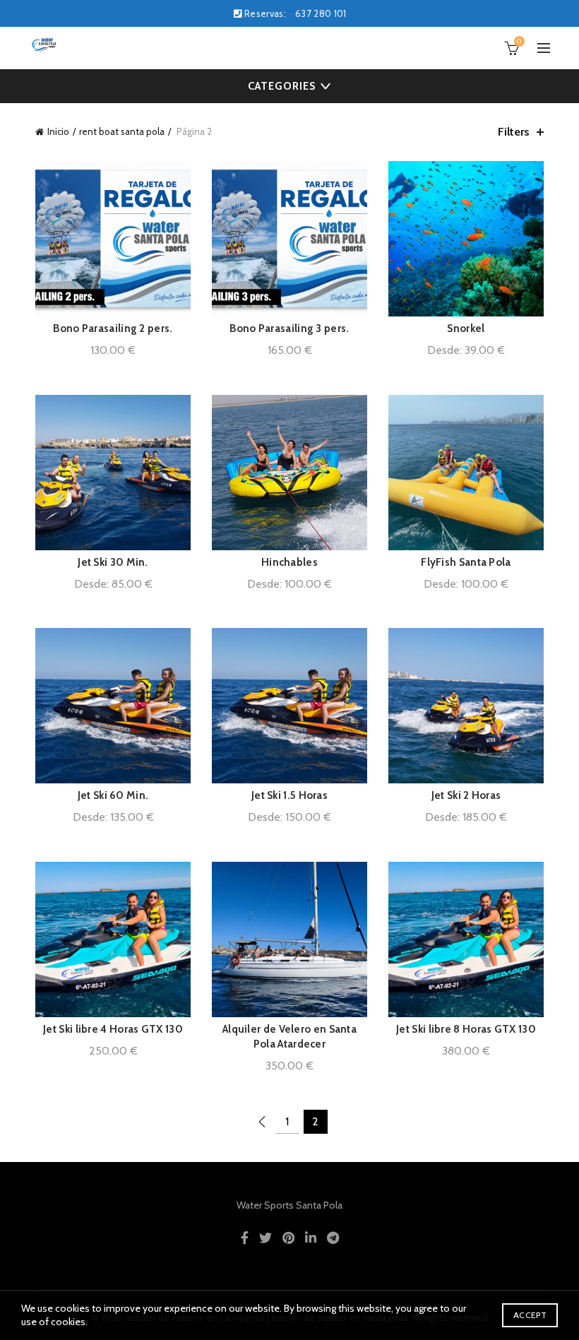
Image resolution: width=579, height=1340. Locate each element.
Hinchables (289, 562)
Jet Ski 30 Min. (113, 562)
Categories (282, 86)
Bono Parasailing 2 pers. (112, 328)
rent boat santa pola (122, 131)
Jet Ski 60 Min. (113, 795)
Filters (514, 131)
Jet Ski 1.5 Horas (289, 795)
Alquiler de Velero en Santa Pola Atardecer (289, 1036)
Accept (530, 1315)
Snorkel (465, 328)
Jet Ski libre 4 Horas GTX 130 (113, 1029)
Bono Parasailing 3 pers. (289, 328)
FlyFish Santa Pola (466, 562)
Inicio (58, 131)
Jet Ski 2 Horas (466, 795)
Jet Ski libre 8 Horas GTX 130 (466, 1029)
